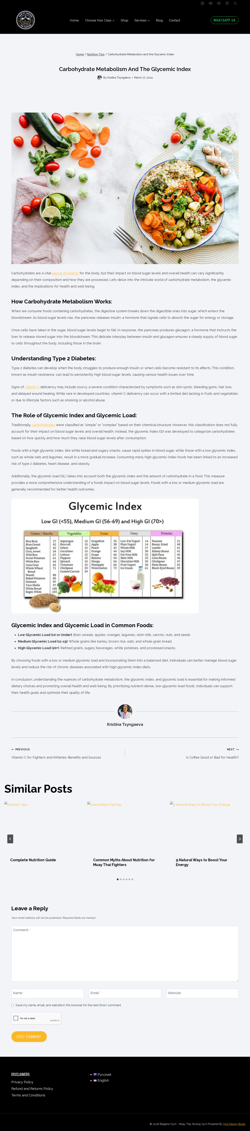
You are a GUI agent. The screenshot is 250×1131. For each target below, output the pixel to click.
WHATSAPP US (225, 20)
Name (19, 993)
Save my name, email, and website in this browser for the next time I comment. (69, 1005)
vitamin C (32, 387)
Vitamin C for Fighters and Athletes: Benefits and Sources (56, 753)
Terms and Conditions (28, 1095)
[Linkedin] (227, 3)
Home (74, 20)
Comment (22, 930)
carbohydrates (43, 425)
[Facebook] (219, 3)
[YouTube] (210, 3)
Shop (124, 20)
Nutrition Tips (125, 62)
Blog (159, 20)
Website (174, 993)
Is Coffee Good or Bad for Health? (212, 753)
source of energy (65, 273)
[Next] (240, 839)
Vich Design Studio (234, 1124)
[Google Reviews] (235, 3)
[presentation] (42, 826)
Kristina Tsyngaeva (118, 77)
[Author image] (99, 77)
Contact (174, 20)
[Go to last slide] (10, 839)
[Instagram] (202, 3)
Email (95, 993)
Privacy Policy (22, 1082)
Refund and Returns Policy (32, 1089)
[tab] (118, 879)
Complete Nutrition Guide (33, 860)
